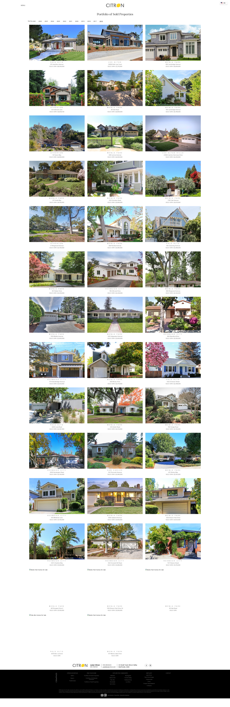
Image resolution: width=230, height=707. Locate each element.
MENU (23, 5)
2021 (70, 21)
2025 (46, 21)
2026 (40, 21)
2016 (101, 21)
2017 (95, 21)
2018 (89, 21)
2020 (76, 21)
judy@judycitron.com (109, 667)
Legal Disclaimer (110, 695)
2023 (58, 21)
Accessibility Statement (124, 695)
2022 (64, 21)
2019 (82, 21)
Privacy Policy (116, 695)
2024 (52, 21)
